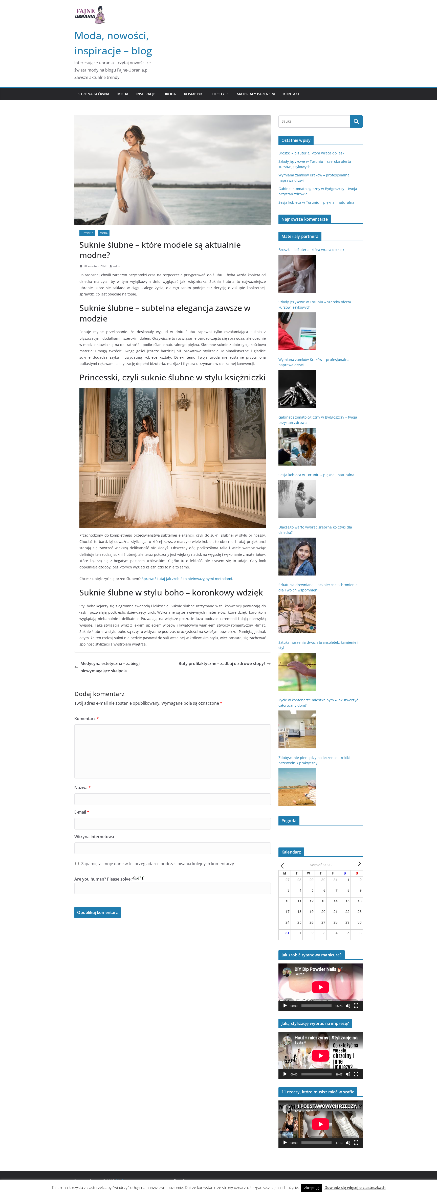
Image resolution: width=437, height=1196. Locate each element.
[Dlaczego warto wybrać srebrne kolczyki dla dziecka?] (297, 557)
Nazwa (82, 787)
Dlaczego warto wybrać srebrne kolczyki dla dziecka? (315, 530)
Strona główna (93, 93)
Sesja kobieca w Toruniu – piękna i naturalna (316, 202)
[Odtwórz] (285, 1005)
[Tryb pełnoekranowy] (356, 1005)
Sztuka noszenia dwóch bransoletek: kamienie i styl (318, 645)
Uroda (169, 93)
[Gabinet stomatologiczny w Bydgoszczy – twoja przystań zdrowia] (297, 447)
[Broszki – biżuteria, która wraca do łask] (297, 274)
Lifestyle (220, 93)
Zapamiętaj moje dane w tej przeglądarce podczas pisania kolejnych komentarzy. (158, 863)
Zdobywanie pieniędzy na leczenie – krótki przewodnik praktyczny (314, 760)
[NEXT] (358, 865)
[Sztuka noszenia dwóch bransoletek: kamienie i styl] (297, 672)
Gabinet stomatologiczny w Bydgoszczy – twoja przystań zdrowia (317, 420)
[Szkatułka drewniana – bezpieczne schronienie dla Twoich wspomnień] (297, 614)
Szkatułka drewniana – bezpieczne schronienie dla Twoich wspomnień (318, 587)
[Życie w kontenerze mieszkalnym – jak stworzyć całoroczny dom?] (297, 729)
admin (117, 266)
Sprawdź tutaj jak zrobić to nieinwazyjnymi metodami (187, 578)
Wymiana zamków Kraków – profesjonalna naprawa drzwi (313, 362)
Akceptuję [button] (311, 1187)
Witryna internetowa (94, 836)
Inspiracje (145, 93)
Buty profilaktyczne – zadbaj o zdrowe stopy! (222, 663)
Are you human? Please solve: (103, 879)
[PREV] (283, 865)
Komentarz (86, 718)
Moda (122, 93)
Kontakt (291, 93)
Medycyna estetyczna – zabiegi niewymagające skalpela (110, 667)
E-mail (81, 812)
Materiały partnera (256, 93)
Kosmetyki (194, 93)
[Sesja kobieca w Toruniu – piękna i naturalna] (297, 499)
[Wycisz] (348, 1005)
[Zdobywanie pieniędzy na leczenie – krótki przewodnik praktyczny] (297, 787)
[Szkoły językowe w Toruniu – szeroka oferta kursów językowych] (297, 331)
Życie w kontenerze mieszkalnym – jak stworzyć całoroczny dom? (318, 703)
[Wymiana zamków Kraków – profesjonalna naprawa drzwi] (297, 389)
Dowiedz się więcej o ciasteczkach (355, 1187)
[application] (320, 987)
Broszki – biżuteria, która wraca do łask (311, 153)
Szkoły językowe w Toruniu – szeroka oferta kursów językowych (314, 305)
